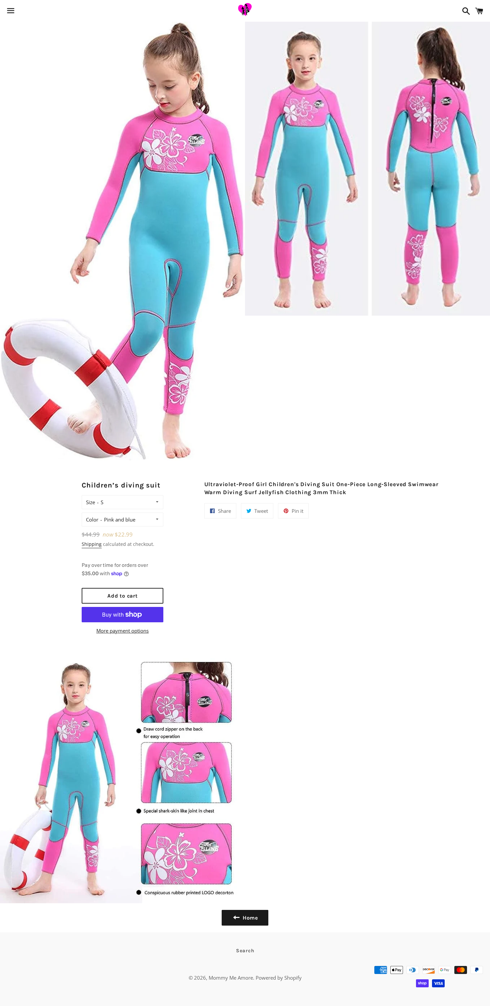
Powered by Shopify (279, 977)
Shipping (92, 544)
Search (245, 951)
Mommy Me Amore (231, 977)
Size (90, 502)
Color (92, 519)
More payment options (122, 630)
